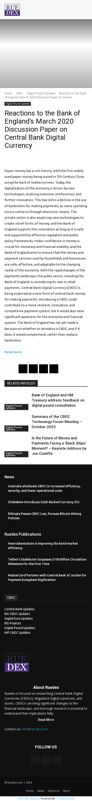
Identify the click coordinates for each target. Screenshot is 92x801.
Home (8, 93)
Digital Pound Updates (41, 93)
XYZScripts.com (65, 798)
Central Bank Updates (19, 609)
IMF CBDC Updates (17, 632)
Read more (13, 352)
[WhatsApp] (43, 368)
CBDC (19, 93)
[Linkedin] (53, 368)
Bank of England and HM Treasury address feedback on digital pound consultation (58, 400)
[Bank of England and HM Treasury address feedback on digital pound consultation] (16, 401)
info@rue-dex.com (35, 729)
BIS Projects (12, 623)
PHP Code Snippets (29, 798)
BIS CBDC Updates (17, 614)
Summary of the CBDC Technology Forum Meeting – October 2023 (57, 421)
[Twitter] (33, 368)
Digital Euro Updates (18, 618)
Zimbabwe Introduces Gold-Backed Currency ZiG (43, 502)
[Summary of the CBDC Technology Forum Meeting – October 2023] (16, 423)
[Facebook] (23, 368)
